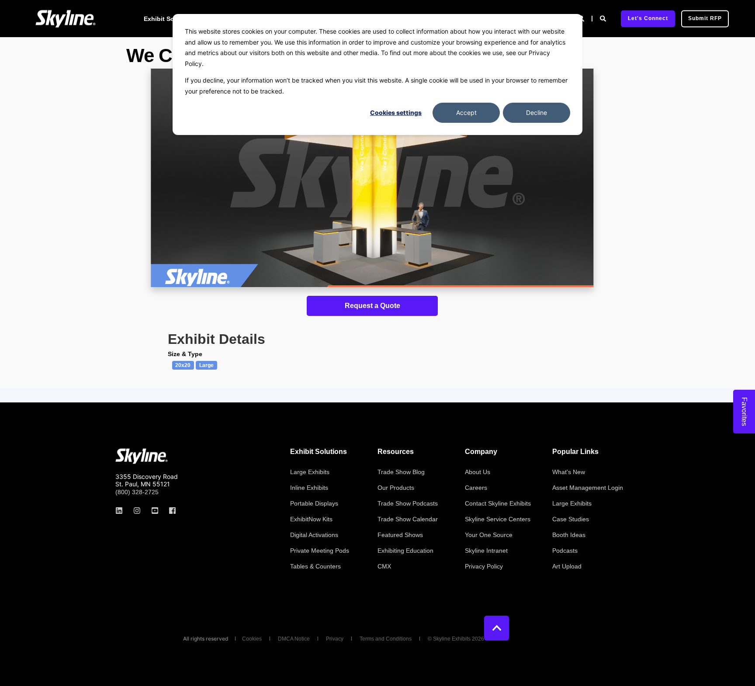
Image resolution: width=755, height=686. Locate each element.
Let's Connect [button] (648, 18)
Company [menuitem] (481, 451)
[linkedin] (121, 510)
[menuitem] (309, 472)
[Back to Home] (65, 18)
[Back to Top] (496, 628)
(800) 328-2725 (137, 492)
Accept (466, 112)
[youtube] (155, 510)
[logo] (141, 456)
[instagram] (137, 510)
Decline (536, 112)
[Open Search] (604, 17)
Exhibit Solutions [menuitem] (169, 18)
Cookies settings (396, 112)
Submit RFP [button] (705, 18)
